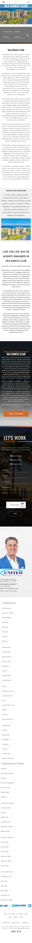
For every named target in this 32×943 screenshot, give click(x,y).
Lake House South (6, 822)
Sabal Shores (4, 890)
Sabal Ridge (4, 886)
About (26, 914)
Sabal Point (4, 881)
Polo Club (5, 714)
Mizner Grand (5, 847)
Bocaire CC (5, 641)
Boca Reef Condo (5, 787)
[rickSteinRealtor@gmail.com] (4, 2)
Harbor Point (5, 817)
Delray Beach (5, 666)
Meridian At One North (7, 837)
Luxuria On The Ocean (7, 826)
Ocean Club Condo (6, 856)
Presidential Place (6, 876)
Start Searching (16, 414)
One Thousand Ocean (6, 872)
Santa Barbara (6, 725)
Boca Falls (5, 627)
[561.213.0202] (16, 2)
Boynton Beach (6, 647)
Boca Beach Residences (7, 773)
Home (5, 914)
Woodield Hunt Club (7, 758)
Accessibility (25, 922)
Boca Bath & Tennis (7, 613)
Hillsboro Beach (6, 680)
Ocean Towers (5, 865)
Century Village (6, 661)
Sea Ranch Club (5, 895)
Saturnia (4, 730)
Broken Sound (6, 652)
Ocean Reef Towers (6, 861)
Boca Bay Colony (6, 617)
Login (21, 917)
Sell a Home (19, 914)
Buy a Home (12, 914)
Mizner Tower (5, 851)
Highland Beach (6, 675)
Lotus (3, 700)
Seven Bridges (6, 735)
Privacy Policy (16, 922)
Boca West (5, 636)
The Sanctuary (6, 753)
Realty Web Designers (23, 928)
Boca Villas (5, 632)
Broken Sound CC (7, 656)
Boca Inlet (4, 778)
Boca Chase (5, 622)
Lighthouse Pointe (7, 696)
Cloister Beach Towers (7, 803)
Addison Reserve (6, 608)
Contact (15, 917)
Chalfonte (4, 797)
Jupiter (4, 686)
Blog (10, 917)
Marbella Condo (5, 831)
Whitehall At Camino (7, 900)
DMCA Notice (6, 922)
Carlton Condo (5, 792)
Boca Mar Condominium (7, 783)
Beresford (3, 768)
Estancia (4, 671)
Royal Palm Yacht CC (7, 719)
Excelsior (3, 812)
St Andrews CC (6, 739)
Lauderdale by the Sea (8, 691)
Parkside (4, 710)
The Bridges (5, 744)
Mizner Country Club (8, 705)
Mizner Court (5, 842)
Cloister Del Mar (5, 808)
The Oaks (4, 749)
